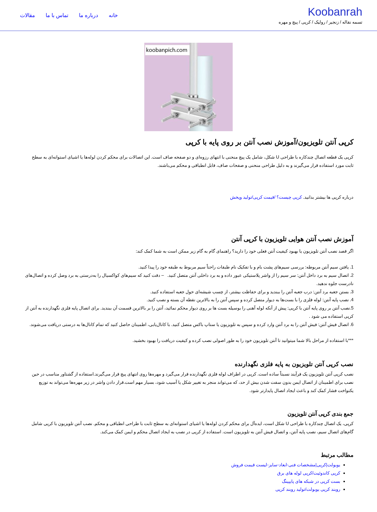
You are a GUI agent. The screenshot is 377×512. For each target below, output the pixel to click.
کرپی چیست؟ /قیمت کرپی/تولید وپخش (266, 197)
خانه (113, 15)
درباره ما (88, 15)
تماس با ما (57, 15)
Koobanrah (335, 12)
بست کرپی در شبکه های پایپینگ (311, 481)
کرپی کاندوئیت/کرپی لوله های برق (308, 472)
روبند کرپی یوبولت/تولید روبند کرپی (307, 489)
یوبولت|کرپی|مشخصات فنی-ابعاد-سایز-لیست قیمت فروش (285, 464)
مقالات (27, 15)
